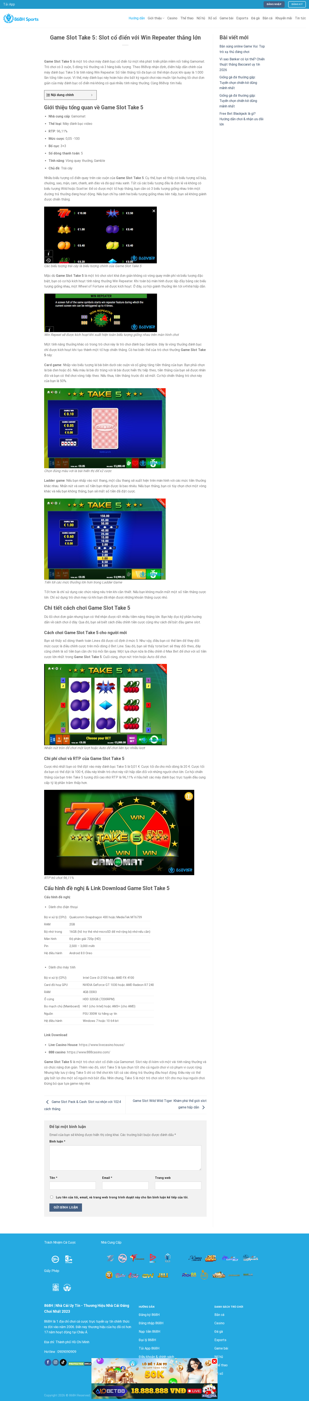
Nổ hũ (201, 18)
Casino (172, 18)
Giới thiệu (155, 18)
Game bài (226, 18)
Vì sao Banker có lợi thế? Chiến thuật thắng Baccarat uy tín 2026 (242, 64)
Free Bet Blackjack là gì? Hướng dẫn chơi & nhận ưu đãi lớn (241, 119)
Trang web (163, 1178)
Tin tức (300, 18)
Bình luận (57, 1141)
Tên (53, 1178)
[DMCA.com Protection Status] (80, 1363)
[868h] (20, 18)
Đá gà (255, 18)
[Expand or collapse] (91, 95)
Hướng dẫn (137, 18)
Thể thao (187, 18)
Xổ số (212, 18)
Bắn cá (267, 18)
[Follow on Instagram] (55, 1362)
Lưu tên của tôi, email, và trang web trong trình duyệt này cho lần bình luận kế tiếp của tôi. (122, 1197)
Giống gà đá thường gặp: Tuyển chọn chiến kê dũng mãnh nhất (238, 82)
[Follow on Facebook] (48, 1362)
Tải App (9, 4)
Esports (242, 18)
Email (107, 1178)
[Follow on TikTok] (63, 1362)
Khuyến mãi (283, 18)
